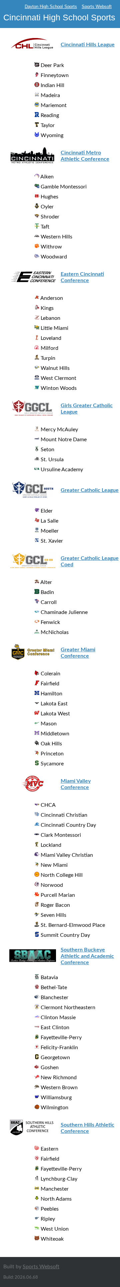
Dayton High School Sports (51, 6)
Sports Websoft (97, 6)
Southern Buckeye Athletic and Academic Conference (87, 956)
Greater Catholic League (90, 490)
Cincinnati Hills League (88, 44)
